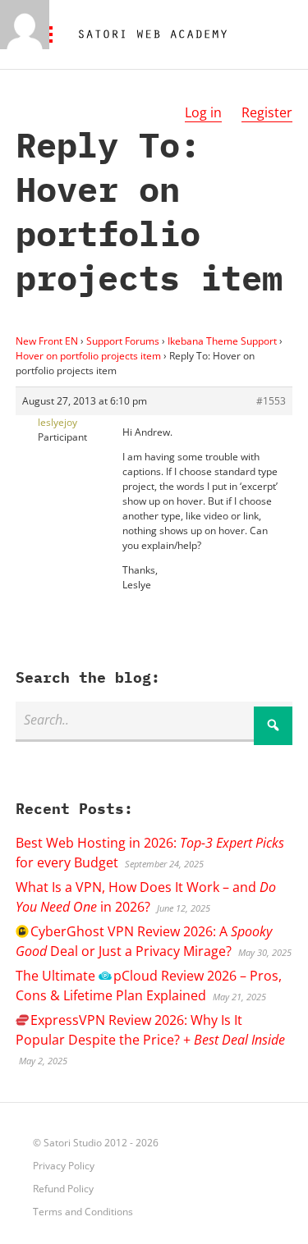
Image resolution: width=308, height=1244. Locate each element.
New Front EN (47, 341)
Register (266, 112)
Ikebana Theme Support (222, 341)
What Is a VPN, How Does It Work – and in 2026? (146, 897)
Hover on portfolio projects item (88, 356)
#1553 (271, 401)
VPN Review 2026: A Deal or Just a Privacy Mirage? (144, 941)
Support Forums (122, 341)
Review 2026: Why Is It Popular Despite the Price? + (150, 1030)
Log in (203, 112)
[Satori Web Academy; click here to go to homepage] (146, 34)
